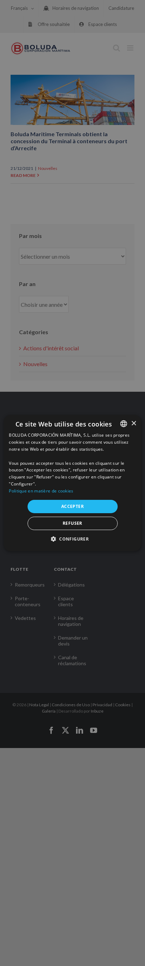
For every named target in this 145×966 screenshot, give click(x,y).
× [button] (133, 423)
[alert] (72, 483)
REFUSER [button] (72, 523)
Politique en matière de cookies (41, 491)
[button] (72, 538)
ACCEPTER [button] (72, 506)
